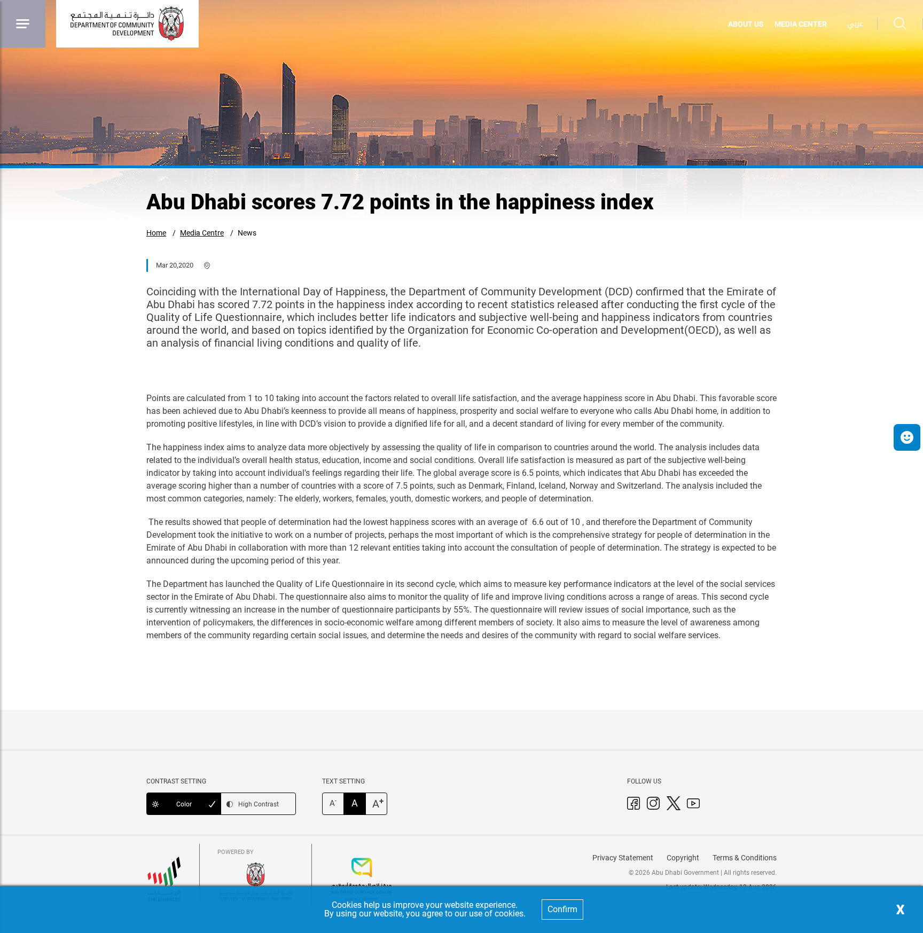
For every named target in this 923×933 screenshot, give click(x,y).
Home (156, 233)
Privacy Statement (622, 857)
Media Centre (202, 233)
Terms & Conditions (745, 857)
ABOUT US (746, 24)
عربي (855, 24)
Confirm (562, 909)
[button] (907, 437)
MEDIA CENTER (801, 24)
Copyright (683, 857)
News (247, 233)
